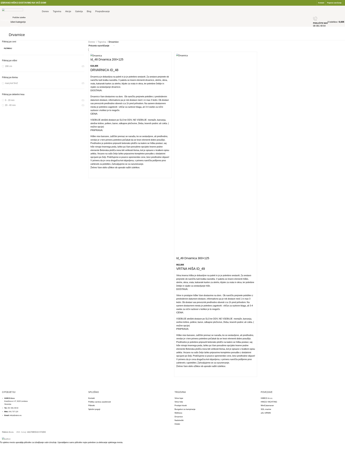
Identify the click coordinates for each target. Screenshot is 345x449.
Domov (92, 42)
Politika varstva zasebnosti (99, 402)
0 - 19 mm (9, 100)
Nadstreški (179, 420)
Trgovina (102, 42)
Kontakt (91, 398)
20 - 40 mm (10, 105)
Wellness (178, 413)
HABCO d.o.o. (267, 398)
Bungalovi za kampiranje (185, 409)
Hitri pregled (93, 172)
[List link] (43, 403)
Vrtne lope (179, 398)
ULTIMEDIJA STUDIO (36, 432)
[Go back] (5, 36)
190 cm (8, 66)
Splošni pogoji (94, 409)
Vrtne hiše (179, 402)
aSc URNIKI (266, 413)
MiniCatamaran (267, 405)
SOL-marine (266, 409)
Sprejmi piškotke (10, 447)
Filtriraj (8, 48)
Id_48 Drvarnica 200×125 (106, 59)
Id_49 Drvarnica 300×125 (192, 258)
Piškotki (91, 405)
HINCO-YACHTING (269, 402)
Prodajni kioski (181, 405)
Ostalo (177, 424)
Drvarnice (179, 417)
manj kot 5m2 (11, 83)
